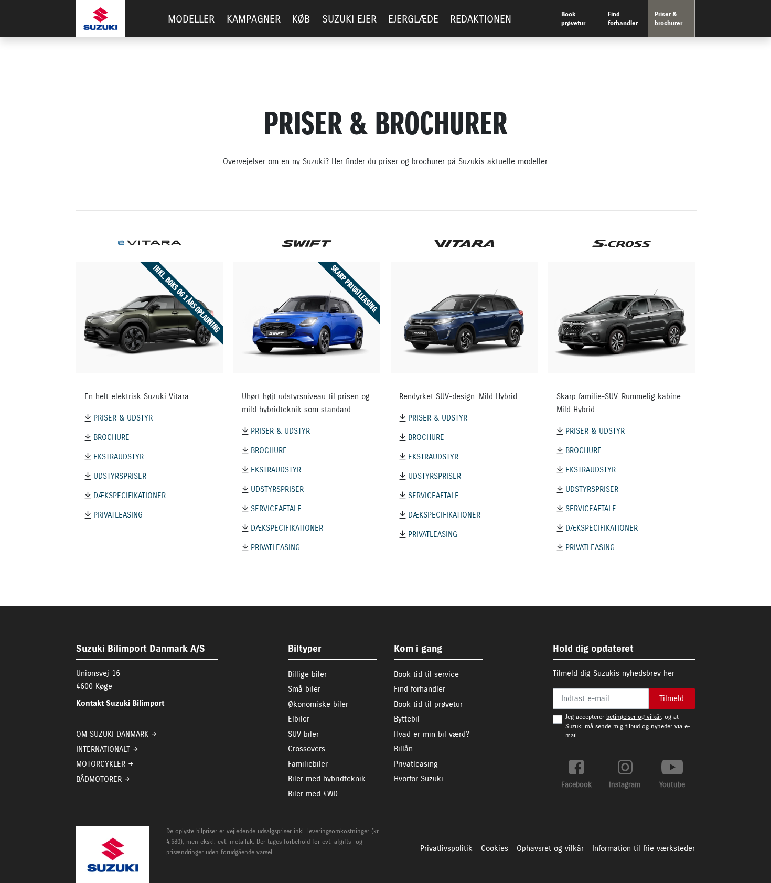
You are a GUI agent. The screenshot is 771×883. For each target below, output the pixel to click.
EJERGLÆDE (413, 19)
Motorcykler (100, 764)
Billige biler (307, 674)
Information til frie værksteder (643, 848)
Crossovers (306, 748)
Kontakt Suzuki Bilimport (120, 703)
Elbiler (298, 719)
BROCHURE (111, 437)
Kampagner (254, 19)
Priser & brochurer (668, 18)
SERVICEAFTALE (276, 508)
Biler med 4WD (313, 794)
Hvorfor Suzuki (418, 778)
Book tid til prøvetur (428, 704)
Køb (301, 19)
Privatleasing (118, 515)
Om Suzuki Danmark (112, 734)
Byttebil (407, 719)
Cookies (494, 848)
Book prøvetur (573, 18)
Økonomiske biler (318, 704)
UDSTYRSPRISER (119, 476)
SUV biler (303, 734)
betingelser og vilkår (633, 716)
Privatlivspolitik (446, 848)
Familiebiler (308, 764)
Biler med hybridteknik (327, 778)
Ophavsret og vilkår (550, 848)
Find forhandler (623, 18)
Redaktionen (480, 19)
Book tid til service (426, 674)
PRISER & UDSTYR (123, 418)
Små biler (304, 689)
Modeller (191, 19)
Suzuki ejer (349, 19)
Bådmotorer (99, 779)
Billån (403, 748)
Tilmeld (671, 698)
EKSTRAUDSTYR (118, 456)
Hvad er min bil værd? (431, 734)
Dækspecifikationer (129, 495)
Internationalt (103, 749)
